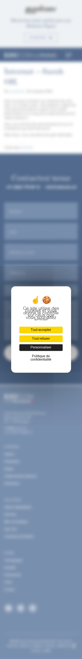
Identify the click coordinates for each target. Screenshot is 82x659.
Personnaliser (40, 347)
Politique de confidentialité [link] (40, 358)
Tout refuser (41, 338)
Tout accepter (41, 330)
